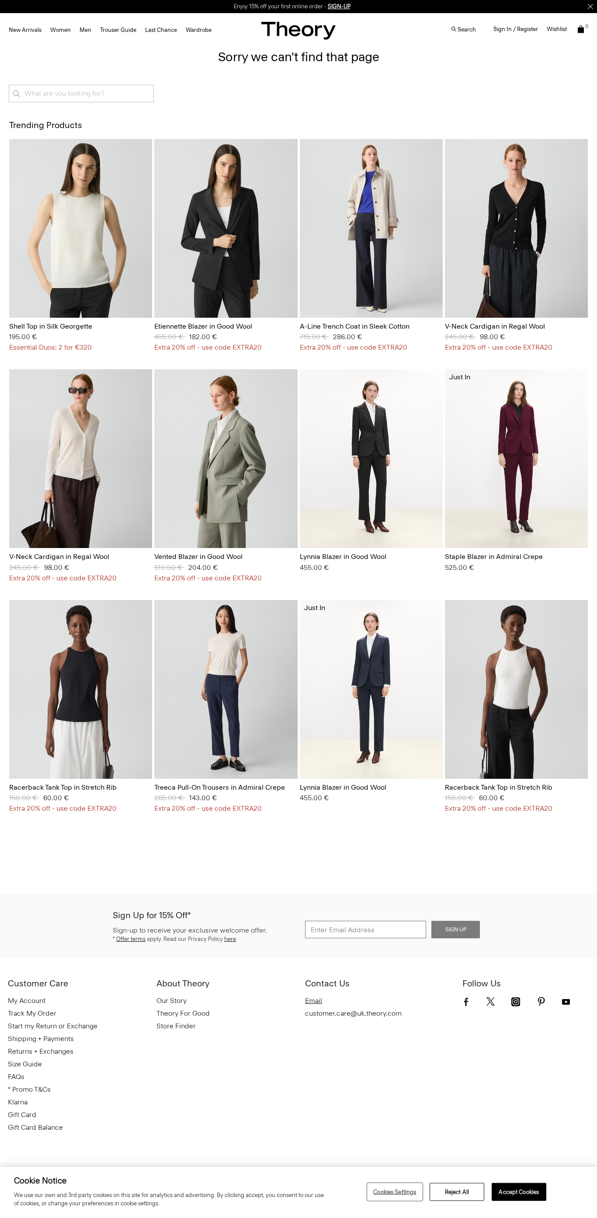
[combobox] (81, 93)
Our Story (171, 1000)
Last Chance (161, 30)
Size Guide (25, 1064)
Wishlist (557, 29)
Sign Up (455, 930)
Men (85, 30)
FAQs (16, 1076)
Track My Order (32, 1013)
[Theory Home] (298, 30)
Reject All (457, 1191)
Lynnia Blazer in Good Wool (343, 556)
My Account (26, 1000)
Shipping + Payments (41, 1038)
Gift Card (22, 1114)
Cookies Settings (394, 1191)
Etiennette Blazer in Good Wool (203, 326)
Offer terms (131, 939)
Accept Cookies (519, 1191)
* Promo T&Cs (29, 1089)
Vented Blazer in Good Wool (198, 556)
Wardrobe (199, 30)
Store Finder (176, 1026)
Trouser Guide (118, 30)
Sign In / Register (515, 29)
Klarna (18, 1102)
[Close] (590, 6)
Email (313, 1000)
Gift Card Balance (35, 1127)
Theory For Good (183, 1013)
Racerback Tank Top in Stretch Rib (63, 787)
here (230, 939)
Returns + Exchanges (40, 1051)
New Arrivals (25, 30)
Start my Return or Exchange (52, 1026)
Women (60, 30)
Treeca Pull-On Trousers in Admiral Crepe (219, 787)
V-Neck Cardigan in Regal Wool (495, 326)
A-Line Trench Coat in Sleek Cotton (355, 326)
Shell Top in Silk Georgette (50, 326)
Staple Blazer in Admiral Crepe (494, 556)
